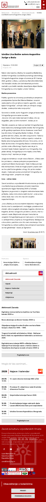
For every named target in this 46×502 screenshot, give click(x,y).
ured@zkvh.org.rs (8, 461)
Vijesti (7, 284)
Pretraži (32, 7)
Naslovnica (5, 12)
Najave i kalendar (12, 288)
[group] (16, 243)
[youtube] (11, 449)
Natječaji (8, 293)
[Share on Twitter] (42, 65)
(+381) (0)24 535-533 (33, 2)
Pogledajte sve (23, 355)
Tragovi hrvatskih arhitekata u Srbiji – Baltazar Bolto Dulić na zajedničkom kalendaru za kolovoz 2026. (22, 336)
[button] (38, 243)
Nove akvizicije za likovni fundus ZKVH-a (18, 320)
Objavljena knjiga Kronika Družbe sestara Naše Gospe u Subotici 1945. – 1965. (21, 327)
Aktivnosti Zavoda (28, 12)
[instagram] (18, 449)
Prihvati (23, 490)
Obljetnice (9, 297)
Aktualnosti (16, 12)
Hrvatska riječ (33, 232)
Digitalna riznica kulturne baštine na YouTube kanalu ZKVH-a (21, 313)
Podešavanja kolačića (23, 496)
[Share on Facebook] (40, 65)
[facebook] (5, 449)
